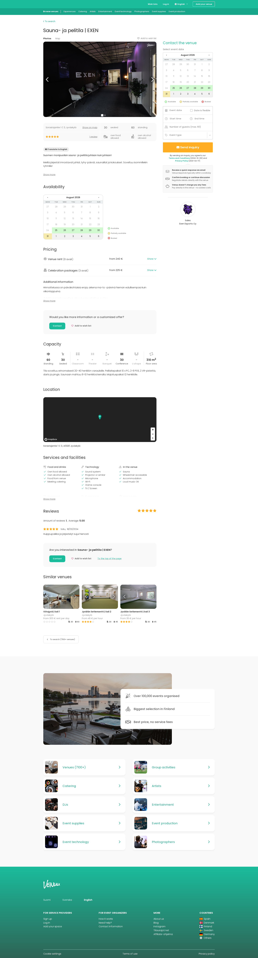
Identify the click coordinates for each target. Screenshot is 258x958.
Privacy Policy (181, 161)
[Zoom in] (153, 430)
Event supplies (159, 11)
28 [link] (56, 206)
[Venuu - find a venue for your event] (48, 4)
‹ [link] (47, 197)
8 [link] (90, 212)
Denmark (208, 922)
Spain (206, 919)
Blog (156, 922)
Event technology (123, 11)
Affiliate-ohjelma (163, 934)
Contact (57, 325)
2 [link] (98, 206)
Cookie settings (52, 953)
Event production (177, 11)
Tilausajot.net (161, 930)
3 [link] (47, 212)
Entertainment (105, 11)
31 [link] (82, 206)
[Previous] (47, 597)
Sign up (47, 919)
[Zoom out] (153, 434)
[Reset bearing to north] (153, 438)
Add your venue (204, 4)
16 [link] (99, 218)
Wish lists (152, 4)
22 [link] (90, 224)
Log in (166, 4)
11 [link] (56, 218)
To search (49, 21)
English (181, 4)
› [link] (98, 197)
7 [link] (81, 212)
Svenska (67, 900)
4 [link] (56, 212)
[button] (47, 79)
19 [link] (65, 224)
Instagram (159, 926)
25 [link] (56, 230)
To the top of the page (109, 558)
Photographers (141, 11)
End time (199, 118)
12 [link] (65, 218)
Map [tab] (57, 38)
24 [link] (47, 230)
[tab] (99, 259)
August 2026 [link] (73, 197)
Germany (209, 934)
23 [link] (98, 224)
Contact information (111, 926)
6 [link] (73, 212)
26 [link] (64, 230)
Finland (207, 926)
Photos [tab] (47, 38)
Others (207, 938)
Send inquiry (189, 147)
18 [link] (56, 224)
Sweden (208, 930)
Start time (175, 118)
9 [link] (98, 212)
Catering (82, 11)
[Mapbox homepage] (50, 439)
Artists (93, 11)
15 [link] (90, 218)
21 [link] (82, 224)
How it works (106, 919)
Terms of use (130, 953)
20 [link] (73, 224)
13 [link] (73, 218)
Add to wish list (148, 38)
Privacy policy (207, 953)
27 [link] (47, 206)
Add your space (52, 926)
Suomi (46, 900)
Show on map (89, 127)
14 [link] (82, 218)
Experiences (70, 11)
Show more (49, 174)
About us (158, 919)
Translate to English (57, 149)
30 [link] (73, 206)
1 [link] (173, 93)
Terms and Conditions (179, 158)
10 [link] (48, 218)
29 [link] (64, 206)
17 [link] (48, 224)
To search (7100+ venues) (62, 639)
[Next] (74, 597)
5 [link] (64, 212)
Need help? (105, 922)
